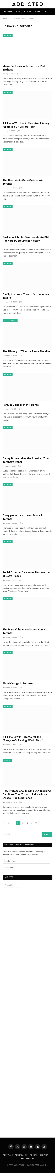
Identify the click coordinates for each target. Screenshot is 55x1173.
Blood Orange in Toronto (18, 683)
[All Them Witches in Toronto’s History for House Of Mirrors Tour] (27, 105)
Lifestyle (7, 12)
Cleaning (7, 760)
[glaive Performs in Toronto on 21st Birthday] (27, 48)
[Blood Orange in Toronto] (27, 665)
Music (38, 12)
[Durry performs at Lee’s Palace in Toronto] (27, 497)
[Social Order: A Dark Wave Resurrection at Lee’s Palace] (27, 554)
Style (48, 12)
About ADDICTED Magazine (15, 1155)
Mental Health (23, 12)
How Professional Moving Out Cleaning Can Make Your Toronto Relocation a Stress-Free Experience (27, 794)
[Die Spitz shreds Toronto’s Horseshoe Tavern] (27, 276)
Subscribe (9, 868)
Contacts (45, 1155)
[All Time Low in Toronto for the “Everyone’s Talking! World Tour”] (27, 719)
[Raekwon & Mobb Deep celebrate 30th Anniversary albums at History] (27, 219)
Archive (33, 1155)
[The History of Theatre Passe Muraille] (27, 333)
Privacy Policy (27, 1159)
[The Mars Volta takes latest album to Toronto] (27, 611)
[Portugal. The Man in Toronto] (27, 387)
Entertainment (10, 320)
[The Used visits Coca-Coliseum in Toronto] (27, 162)
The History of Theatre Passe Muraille (26, 351)
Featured (8, 35)
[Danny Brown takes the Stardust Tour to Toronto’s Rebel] (27, 440)
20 (36, 823)
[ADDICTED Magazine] (27, 4)
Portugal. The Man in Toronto (21, 404)
